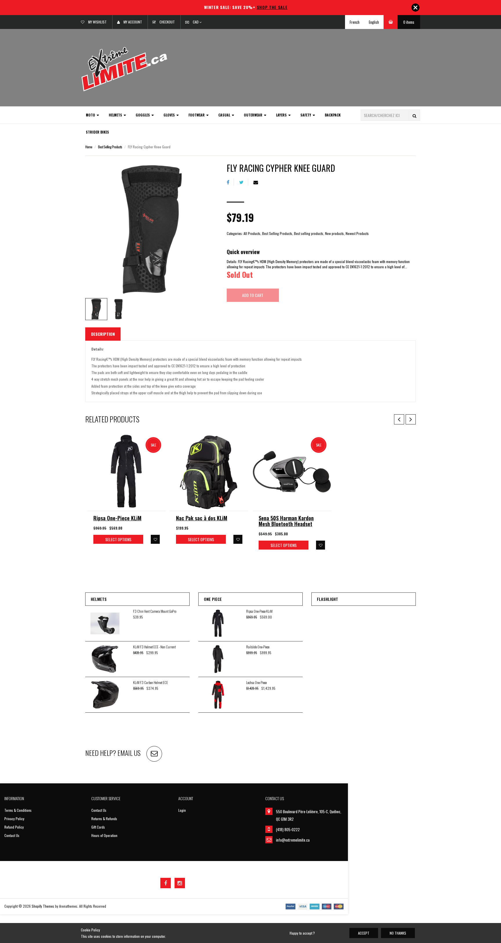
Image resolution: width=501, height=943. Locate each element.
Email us (129, 752)
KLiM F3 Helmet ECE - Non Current (154, 646)
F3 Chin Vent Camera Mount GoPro (154, 611)
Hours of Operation (104, 835)
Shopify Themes (43, 906)
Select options (118, 539)
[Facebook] (230, 182)
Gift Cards (98, 827)
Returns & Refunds (104, 818)
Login (182, 810)
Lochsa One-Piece (256, 682)
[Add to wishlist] (155, 539)
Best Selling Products (110, 146)
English (374, 22)
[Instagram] (180, 883)
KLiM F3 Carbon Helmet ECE (150, 682)
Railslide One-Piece (257, 646)
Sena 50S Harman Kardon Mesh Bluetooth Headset (286, 521)
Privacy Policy (14, 818)
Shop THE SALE (272, 7)
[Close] (415, 7)
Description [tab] (103, 334)
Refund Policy (14, 827)
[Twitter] (243, 182)
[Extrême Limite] (124, 68)
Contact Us (11, 835)
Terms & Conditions (18, 810)
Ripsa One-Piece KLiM (117, 518)
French (355, 22)
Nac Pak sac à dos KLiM (201, 518)
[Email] (257, 182)
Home (88, 146)
